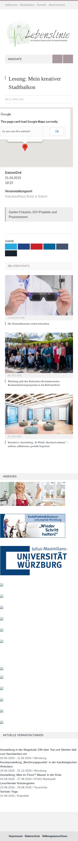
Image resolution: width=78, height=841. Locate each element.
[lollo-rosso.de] (1, 677)
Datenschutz (32, 836)
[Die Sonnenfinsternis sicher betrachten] (39, 297)
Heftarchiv (11, 4)
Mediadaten (27, 4)
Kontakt (41, 4)
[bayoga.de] (1, 669)
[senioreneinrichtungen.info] (1, 711)
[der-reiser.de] (1, 608)
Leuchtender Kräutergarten (17, 783)
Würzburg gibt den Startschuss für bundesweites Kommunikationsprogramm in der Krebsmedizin (34, 383)
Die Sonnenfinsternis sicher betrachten (28, 323)
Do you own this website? (16, 131)
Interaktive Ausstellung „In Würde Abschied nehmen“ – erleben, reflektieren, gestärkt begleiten (38, 444)
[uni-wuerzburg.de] (34, 574)
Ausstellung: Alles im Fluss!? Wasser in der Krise (30, 774)
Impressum (16, 836)
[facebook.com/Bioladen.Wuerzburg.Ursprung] (1, 700)
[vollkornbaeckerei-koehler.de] (1, 596)
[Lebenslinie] (39, 32)
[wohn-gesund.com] (1, 585)
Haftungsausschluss (54, 836)
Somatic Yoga (9, 791)
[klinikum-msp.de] (1, 689)
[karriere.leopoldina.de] (1, 619)
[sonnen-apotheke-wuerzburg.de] (1, 723)
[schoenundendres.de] (1, 642)
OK (57, 131)
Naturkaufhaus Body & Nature (26, 196)
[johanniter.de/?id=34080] (32, 504)
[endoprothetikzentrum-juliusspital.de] (32, 536)
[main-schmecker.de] (1, 630)
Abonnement (57, 4)
